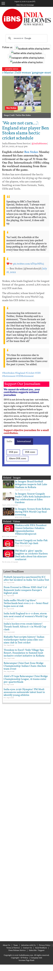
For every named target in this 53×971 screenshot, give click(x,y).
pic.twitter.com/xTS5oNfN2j (28, 264)
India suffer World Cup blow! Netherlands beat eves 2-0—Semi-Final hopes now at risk (26, 603)
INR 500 (13, 452)
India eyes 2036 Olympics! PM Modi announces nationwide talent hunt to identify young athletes (24, 692)
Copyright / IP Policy (19, 958)
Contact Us (27, 948)
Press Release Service (17, 950)
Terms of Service (13, 948)
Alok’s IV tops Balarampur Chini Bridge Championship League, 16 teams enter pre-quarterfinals (26, 679)
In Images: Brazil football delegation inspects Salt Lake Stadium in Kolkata (31, 484)
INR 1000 (30, 452)
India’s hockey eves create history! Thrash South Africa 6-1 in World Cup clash (25, 626)
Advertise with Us (28, 945)
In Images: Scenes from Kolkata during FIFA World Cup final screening (32, 511)
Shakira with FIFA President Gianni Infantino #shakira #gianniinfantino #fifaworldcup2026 (30, 530)
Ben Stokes (31, 152)
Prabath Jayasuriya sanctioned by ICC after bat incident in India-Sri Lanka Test (26, 578)
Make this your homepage (25, 5)
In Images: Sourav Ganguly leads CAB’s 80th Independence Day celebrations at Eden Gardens (32, 498)
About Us (6, 945)
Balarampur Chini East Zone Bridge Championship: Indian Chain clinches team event (25, 666)
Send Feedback (41, 948)
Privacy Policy (44, 945)
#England (20, 373)
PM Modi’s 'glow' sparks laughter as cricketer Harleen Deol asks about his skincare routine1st (31, 555)
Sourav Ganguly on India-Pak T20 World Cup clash (31, 542)
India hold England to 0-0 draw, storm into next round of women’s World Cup (25, 615)
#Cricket (29, 373)
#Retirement (9, 376)
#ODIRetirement (25, 376)
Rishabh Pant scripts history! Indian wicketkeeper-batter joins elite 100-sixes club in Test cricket (24, 639)
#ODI (38, 373)
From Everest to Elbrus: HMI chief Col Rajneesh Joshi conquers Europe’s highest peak (25, 590)
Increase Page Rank (26, 960)
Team (15, 945)
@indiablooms (39, 143)
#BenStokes (8, 373)
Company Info (36, 958)
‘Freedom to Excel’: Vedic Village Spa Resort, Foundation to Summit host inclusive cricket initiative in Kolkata (24, 653)
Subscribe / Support (37, 950)
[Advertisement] (26, 822)
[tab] (9, 441)
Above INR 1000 (17, 458)
